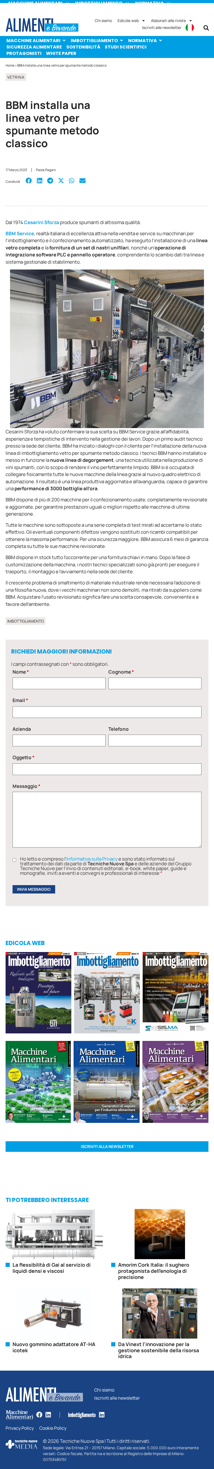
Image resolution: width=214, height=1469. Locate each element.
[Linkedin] (48, 1415)
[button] (206, 28)
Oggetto (24, 757)
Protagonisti (24, 53)
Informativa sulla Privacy (92, 859)
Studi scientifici (126, 47)
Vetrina (16, 77)
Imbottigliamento (94, 40)
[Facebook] (39, 1415)
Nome (21, 671)
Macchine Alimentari (33, 40)
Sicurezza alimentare (34, 47)
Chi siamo (103, 20)
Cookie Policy (52, 1428)
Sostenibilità (83, 47)
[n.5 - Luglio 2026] (107, 993)
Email (20, 700)
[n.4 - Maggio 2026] (175, 993)
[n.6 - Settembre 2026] (38, 993)
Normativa (142, 40)
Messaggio (26, 786)
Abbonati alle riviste (168, 20)
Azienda (22, 729)
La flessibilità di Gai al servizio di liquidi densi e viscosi (52, 1267)
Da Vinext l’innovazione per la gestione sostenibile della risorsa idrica (158, 1350)
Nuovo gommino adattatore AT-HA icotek (54, 1347)
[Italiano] (190, 27)
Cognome (121, 671)
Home (10, 65)
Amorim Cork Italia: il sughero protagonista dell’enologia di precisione (153, 1270)
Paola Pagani (46, 169)
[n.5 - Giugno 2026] (107, 1083)
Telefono (118, 729)
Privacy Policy (20, 1428)
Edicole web (128, 20)
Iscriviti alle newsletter (161, 27)
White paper (61, 53)
